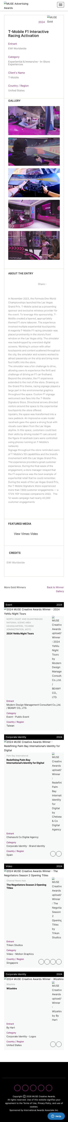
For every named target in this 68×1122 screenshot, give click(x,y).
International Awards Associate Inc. (41, 1110)
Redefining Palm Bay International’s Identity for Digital (25, 761)
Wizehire (11, 988)
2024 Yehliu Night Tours (20, 633)
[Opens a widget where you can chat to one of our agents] (56, 1116)
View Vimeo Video (25, 533)
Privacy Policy (44, 1103)
